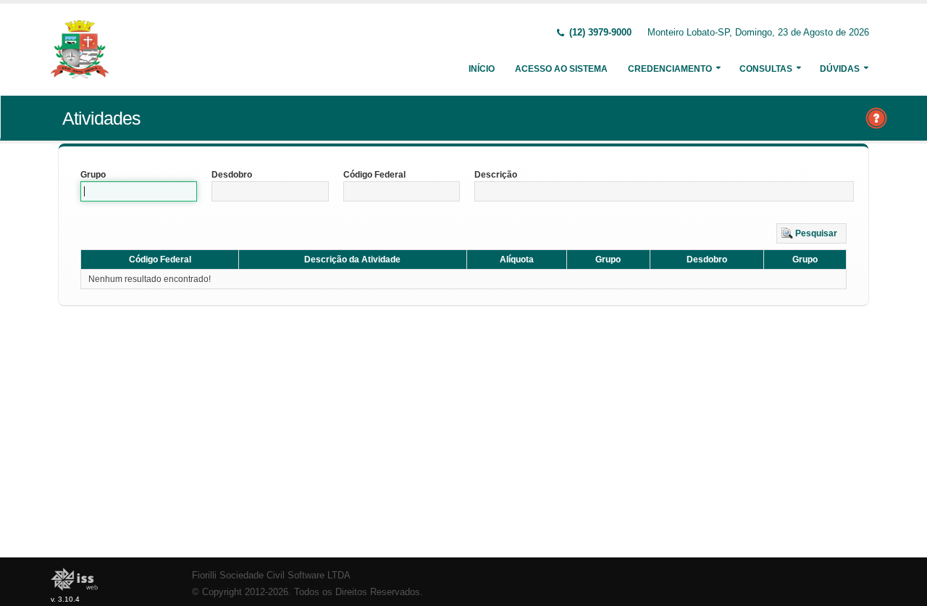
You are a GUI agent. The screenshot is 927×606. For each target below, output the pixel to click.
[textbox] (138, 191)
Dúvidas (840, 69)
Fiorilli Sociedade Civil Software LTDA (271, 575)
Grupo (93, 175)
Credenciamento (670, 69)
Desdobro (231, 175)
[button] (811, 233)
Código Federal (374, 175)
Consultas (765, 69)
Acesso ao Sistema (561, 69)
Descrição (495, 175)
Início (482, 69)
